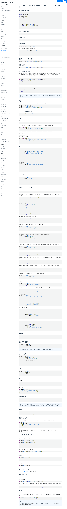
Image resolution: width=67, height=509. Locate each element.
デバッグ (21, 491)
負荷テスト (3, 181)
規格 (2, 116)
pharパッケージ (3, 167)
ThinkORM (2, 64)
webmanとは (3, 8)
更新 (20, 409)
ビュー (2, 31)
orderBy (21, 333)
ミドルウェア (3, 29)
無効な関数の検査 (3, 158)
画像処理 (2, 83)
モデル (2, 52)
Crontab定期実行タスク (4, 90)
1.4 (1, 186)
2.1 (1, 193)
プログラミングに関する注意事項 (6, 10)
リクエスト (3, 22)
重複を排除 (22, 65)
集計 (20, 101)
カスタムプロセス (3, 146)
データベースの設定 (4, 48)
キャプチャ (3, 85)
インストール (3, 15)
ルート (2, 27)
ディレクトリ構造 (3, 17)
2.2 (1, 195)
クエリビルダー (3, 50)
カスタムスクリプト (4, 160)
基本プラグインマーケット (5, 109)
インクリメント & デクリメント (28, 435)
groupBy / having (24, 354)
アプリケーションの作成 (4, 118)
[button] (60, 1)
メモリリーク (3, 172)
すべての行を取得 (24, 11)
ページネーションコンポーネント (6, 80)
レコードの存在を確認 (25, 111)
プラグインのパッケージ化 (5, 137)
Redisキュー (3, 71)
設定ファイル (3, 123)
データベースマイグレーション (5, 57)
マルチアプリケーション (4, 41)
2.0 (1, 191)
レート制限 (3, 78)
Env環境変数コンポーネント (5, 88)
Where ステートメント (25, 188)
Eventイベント (3, 87)
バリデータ (3, 76)
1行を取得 (22, 37)
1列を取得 (22, 44)
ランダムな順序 (23, 342)
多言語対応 (3, 81)
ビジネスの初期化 (3, 174)
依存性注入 (3, 148)
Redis (2, 59)
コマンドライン (3, 106)
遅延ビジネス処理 (3, 177)
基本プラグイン (3, 104)
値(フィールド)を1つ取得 (26, 59)
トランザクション (24, 469)
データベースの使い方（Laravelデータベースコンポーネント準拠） (39, 6)
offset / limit (22, 369)
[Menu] (6, 508)
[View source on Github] (65, 2)
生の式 (21, 118)
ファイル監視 (3, 183)
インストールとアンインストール (6, 141)
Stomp (2, 73)
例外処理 (2, 36)
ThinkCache (3, 66)
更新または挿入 (23, 418)
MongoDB (2, 62)
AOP (2, 151)
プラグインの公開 (3, 139)
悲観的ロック (23, 475)
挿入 (20, 378)
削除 (20, 455)
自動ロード (3, 176)
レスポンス (3, 24)
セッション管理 (3, 34)
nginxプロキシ (3, 165)
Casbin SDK (3, 97)
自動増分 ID (22, 396)
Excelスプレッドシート (4, 92)
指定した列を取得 (24, 31)
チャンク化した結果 (24, 71)
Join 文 (21, 146)
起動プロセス (3, 169)
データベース (3, 130)
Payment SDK (3, 95)
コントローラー (3, 125)
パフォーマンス (3, 179)
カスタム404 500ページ (4, 162)
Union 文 (21, 175)
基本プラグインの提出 (4, 111)
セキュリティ (3, 155)
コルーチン (3, 43)
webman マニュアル (7, 3)
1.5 (1, 188)
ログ (2, 38)
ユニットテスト (3, 99)
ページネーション (3, 55)
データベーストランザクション (24, 471)
